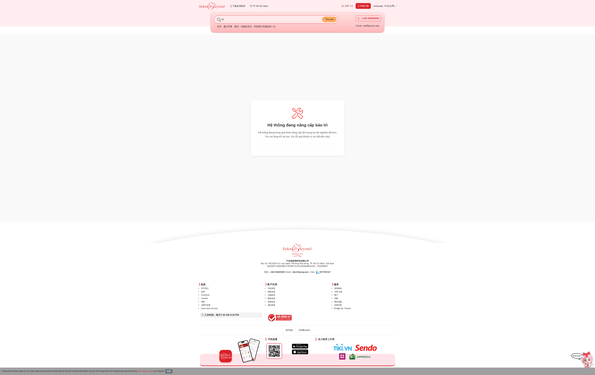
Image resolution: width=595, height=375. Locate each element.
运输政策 (271, 295)
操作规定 (289, 330)
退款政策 (271, 305)
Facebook (205, 295)
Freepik (347, 308)
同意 (169, 371)
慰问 (236, 26)
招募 (336, 298)
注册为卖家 (205, 305)
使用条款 (338, 288)
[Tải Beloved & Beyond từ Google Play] (300, 346)
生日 (219, 26)
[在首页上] (212, 6)
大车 (348, 6)
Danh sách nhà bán (209, 308)
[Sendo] (367, 347)
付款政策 (271, 288)
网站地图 (338, 302)
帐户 (336, 295)
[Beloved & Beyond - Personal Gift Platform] (297, 251)
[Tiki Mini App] (343, 347)
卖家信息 (338, 305)
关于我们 (205, 288)
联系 (203, 292)
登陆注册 (364, 6)
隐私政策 (271, 292)
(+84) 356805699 (370, 18)
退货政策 (271, 302)
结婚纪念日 (246, 26)
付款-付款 (338, 292)
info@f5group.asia (300, 272)
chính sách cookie (144, 371)
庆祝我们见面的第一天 (265, 26)
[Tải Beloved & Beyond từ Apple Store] (300, 352)
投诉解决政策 (304, 330)
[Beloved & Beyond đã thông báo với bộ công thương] (279, 317)
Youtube (204, 298)
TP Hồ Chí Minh (260, 6)
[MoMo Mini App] (343, 356)
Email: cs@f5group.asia (367, 25)
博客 (203, 302)
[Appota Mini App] (360, 356)
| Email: (280, 272)
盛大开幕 (228, 26)
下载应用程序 (238, 6)
